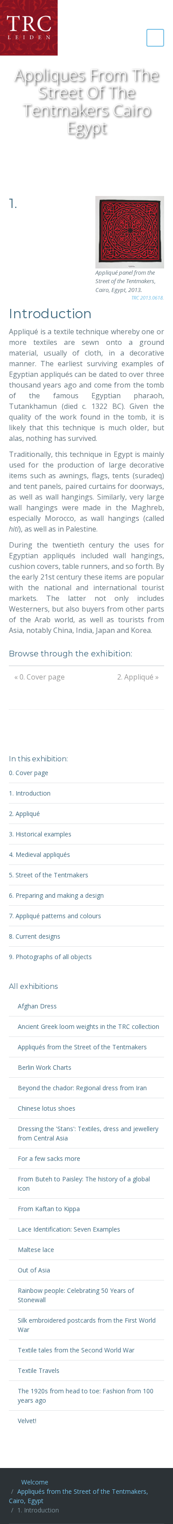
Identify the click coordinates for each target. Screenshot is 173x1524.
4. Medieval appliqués (39, 854)
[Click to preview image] (129, 232)
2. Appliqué (24, 813)
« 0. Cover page (39, 677)
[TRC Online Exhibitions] (29, 28)
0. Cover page (28, 772)
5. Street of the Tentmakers (48, 875)
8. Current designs (34, 936)
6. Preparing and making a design (56, 895)
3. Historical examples (40, 834)
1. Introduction (30, 793)
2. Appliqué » (138, 677)
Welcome (34, 1482)
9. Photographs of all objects (50, 956)
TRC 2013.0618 (147, 297)
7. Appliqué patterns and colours (55, 916)
